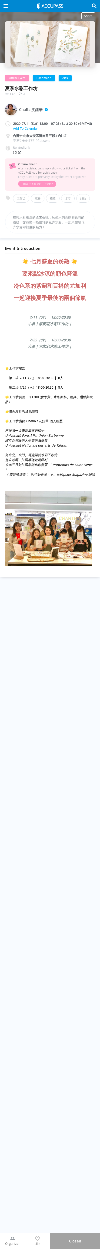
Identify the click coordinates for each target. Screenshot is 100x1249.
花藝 (37, 198)
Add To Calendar (25, 128)
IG (15, 152)
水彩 (68, 198)
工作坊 (21, 198)
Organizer (12, 1243)
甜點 (83, 198)
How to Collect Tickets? (37, 184)
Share (88, 16)
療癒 (53, 198)
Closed (75, 1241)
